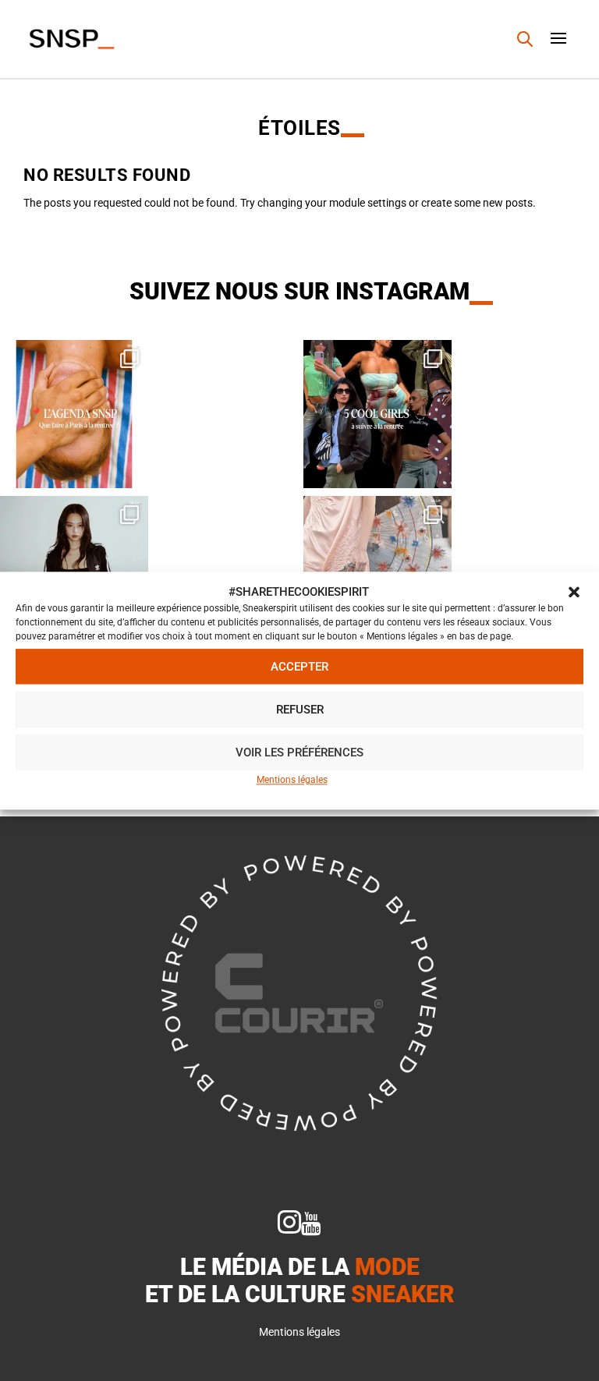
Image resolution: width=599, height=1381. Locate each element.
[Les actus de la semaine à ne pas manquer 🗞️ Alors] (74, 570)
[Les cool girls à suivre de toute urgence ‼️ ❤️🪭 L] (377, 414)
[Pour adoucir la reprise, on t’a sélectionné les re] (74, 414)
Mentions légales (292, 780)
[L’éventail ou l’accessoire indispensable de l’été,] (377, 570)
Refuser (300, 710)
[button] (574, 592)
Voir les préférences (299, 752)
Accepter (299, 667)
